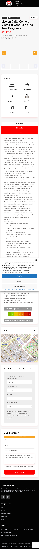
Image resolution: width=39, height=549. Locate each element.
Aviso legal (31, 289)
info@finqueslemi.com (21, 4)
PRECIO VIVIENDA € (13, 378)
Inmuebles (4, 516)
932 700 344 (18, 3)
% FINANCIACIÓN (12, 403)
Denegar (19, 281)
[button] (36, 260)
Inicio (2, 508)
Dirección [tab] (19, 128)
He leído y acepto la (18, 467)
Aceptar (19, 276)
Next (36, 66)
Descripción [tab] (19, 124)
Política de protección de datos (18, 467)
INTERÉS (9, 395)
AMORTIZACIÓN (12, 386)
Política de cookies (10, 289)
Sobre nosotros (6, 514)
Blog (2, 519)
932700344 (7, 532)
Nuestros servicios (6, 511)
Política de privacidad (21, 289)
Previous (3, 66)
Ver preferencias (19, 286)
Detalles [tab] (19, 132)
